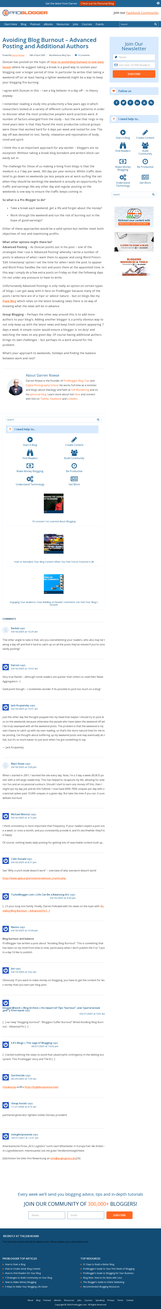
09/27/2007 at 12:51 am (25, 1137)
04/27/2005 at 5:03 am (92, 1013)
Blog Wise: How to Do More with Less (102, 1277)
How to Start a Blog (15, 1264)
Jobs (75, 24)
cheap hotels (19, 1103)
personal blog (38, 394)
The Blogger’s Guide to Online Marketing (103, 1282)
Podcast (35, 24)
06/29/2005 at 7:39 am (23, 1078)
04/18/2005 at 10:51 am (24, 708)
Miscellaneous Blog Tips (59, 55)
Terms (120, 1300)
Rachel (15, 628)
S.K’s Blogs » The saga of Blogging (31, 1043)
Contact (129, 1300)
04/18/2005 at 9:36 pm (62, 898)
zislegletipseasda (21, 1134)
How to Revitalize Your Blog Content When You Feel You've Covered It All (54, 561)
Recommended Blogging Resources (101, 1286)
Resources (63, 24)
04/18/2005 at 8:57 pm (23, 862)
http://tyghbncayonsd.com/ (41, 1087)
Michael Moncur (20, 814)
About (30, 1300)
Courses (87, 24)
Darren (15, 665)
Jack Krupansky (20, 705)
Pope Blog (9, 301)
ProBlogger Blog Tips (76, 380)
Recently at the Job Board (21, 1236)
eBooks (48, 24)
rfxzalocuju (9, 1087)
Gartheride (18, 1075)
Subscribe (134, 74)
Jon (13, 968)
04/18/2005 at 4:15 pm (23, 817)
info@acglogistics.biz (63, 1158)
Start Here (10, 24)
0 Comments (84, 55)
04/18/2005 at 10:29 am (24, 631)
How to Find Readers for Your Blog (23, 1273)
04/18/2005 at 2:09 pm (23, 767)
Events (100, 24)
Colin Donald (18, 859)
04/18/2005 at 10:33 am (24, 668)
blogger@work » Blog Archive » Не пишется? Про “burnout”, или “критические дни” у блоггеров (51, 1009)
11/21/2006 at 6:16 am (23, 1106)
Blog (7, 19)
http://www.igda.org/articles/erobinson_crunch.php (34, 878)
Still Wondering (80, 390)
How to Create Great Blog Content (22, 1268)
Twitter (44, 398)
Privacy (110, 1300)
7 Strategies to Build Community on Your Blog (28, 1277)
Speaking (99, 1300)
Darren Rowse (18, 55)
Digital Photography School (42, 385)
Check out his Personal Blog (97, 3)
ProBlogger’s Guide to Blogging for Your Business (108, 1273)
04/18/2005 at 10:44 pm (24, 930)
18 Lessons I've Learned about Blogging (54, 521)
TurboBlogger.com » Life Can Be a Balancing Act (40, 894)
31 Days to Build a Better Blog (98, 1264)
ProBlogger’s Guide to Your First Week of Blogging (108, 1268)
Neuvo (15, 927)
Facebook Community (142, 13)
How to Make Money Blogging (20, 1282)
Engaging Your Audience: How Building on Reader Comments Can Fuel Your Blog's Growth (54, 603)
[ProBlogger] (25, 12)
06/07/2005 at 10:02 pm (44, 1046)
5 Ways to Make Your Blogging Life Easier (26, 1286)
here (77, 394)
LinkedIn (72, 398)
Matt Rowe (18, 763)
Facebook (55, 398)
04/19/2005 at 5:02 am (23, 972)
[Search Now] (155, 24)
